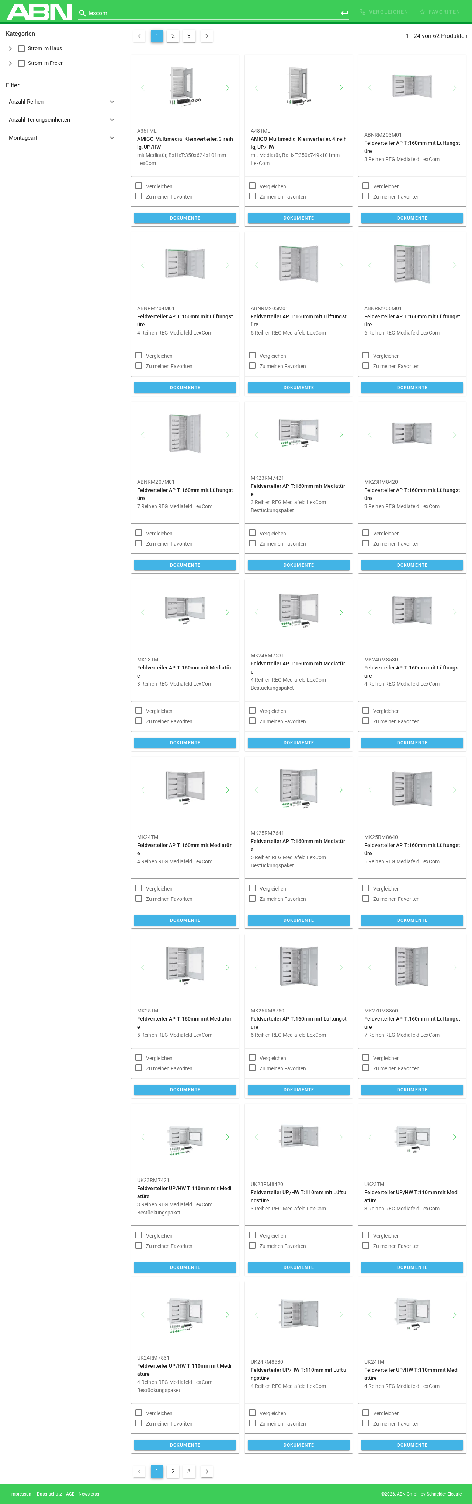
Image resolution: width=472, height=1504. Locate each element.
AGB (70, 1494)
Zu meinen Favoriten (169, 197)
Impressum (21, 1494)
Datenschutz (49, 1494)
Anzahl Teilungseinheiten (39, 119)
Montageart (23, 137)
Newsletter (89, 1494)
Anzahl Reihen (26, 101)
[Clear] (334, 13)
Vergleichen (159, 186)
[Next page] (207, 36)
